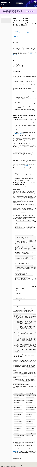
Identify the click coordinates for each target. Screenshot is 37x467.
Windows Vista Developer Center (18, 50)
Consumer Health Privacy (27, 465)
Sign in (35, 7)
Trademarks (7, 466)
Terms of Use (3, 466)
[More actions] (35, 16)
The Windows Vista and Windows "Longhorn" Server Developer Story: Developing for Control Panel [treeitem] (6, 20)
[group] (25, 243)
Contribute (17, 465)
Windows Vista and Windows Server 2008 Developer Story (24, 45)
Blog (13, 465)
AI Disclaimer (3, 465)
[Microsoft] (1, 7)
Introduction (16, 31)
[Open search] (32, 8)
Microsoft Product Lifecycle (7, 11)
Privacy (21, 465)
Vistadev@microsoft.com (20, 58)
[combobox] (6, 17)
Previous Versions (8, 465)
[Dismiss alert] (35, 2)
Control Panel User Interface (22, 113)
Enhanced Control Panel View (18, 33)
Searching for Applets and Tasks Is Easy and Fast (21, 32)
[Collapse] (11, 15)
